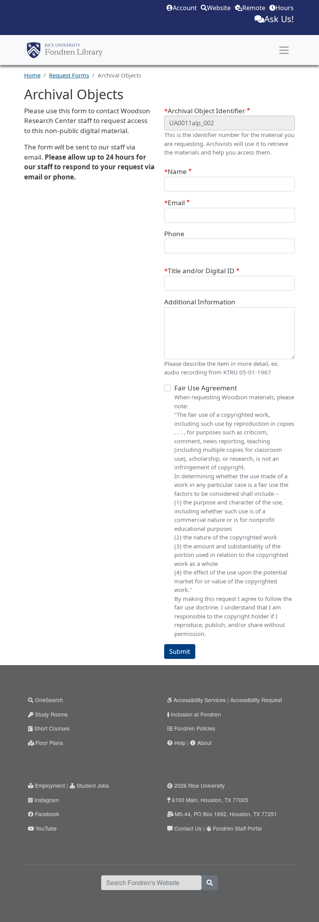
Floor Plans (49, 742)
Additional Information (199, 301)
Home (32, 75)
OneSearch (49, 700)
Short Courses (52, 728)
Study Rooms (51, 714)
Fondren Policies (194, 728)
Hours (284, 8)
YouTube (46, 828)
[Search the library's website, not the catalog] (210, 882)
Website (219, 8)
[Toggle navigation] (284, 50)
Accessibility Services (200, 700)
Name (177, 171)
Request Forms (69, 75)
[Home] (64, 50)
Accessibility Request (256, 700)
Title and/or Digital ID (201, 270)
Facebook (47, 814)
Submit (179, 651)
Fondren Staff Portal (237, 828)
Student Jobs (93, 785)
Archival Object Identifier (206, 110)
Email (176, 202)
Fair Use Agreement (205, 387)
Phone (174, 233)
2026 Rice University (199, 785)
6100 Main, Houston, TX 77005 (210, 800)
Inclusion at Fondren (196, 714)
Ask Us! (279, 19)
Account (185, 8)
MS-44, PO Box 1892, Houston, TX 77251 (226, 814)
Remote (253, 8)
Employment (50, 785)
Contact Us (188, 828)
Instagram (46, 800)
